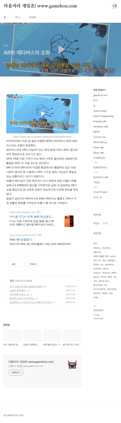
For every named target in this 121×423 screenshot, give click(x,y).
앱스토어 (96, 293)
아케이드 (96, 248)
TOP (114, 416)
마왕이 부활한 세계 (100, 256)
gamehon (109, 264)
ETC (12, 280)
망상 (104, 260)
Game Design (100, 111)
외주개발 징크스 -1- (19, 294)
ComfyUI (97, 268)
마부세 (103, 277)
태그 (17, 17)
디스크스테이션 (99, 289)
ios (101, 264)
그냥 (95, 281)
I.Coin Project (100, 192)
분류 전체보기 (99, 90)
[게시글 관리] (22, 264)
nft (105, 285)
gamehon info (100, 95)
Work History (100, 142)
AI (94, 105)
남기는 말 (97, 197)
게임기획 (96, 252)
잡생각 (96, 264)
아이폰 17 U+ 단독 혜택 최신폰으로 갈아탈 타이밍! (32, 217)
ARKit (113, 273)
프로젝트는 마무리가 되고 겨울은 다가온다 (31, 302)
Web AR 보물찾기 (21, 239)
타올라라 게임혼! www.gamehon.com (40, 6)
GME (109, 277)
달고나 (105, 268)
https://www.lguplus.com (22, 212)
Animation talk (100, 177)
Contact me (99, 137)
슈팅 (110, 293)
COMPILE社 (99, 158)
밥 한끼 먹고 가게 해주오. (22, 298)
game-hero (104, 281)
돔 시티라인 (98, 285)
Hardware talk (100, 126)
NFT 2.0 (97, 260)
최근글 (96, 223)
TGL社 (96, 182)
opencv (97, 273)
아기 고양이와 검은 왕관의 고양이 (26, 286)
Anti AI (113, 256)
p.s (96, 162)
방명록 (32, 17)
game (96, 277)
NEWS (96, 132)
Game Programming (103, 116)
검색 (107, 6)
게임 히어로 (111, 289)
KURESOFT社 (100, 167)
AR (115, 277)
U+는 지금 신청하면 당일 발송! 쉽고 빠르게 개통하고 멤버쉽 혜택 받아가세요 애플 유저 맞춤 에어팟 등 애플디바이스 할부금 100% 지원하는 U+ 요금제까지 (32, 222)
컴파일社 (111, 260)
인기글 (105, 223)
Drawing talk (99, 121)
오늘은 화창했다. (18, 290)
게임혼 (104, 293)
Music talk (98, 152)
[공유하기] (18, 264)
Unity (95, 297)
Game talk (98, 147)
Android (106, 273)
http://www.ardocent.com (23, 235)
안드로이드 (106, 248)
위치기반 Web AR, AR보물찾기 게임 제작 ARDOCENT (40, 243)
